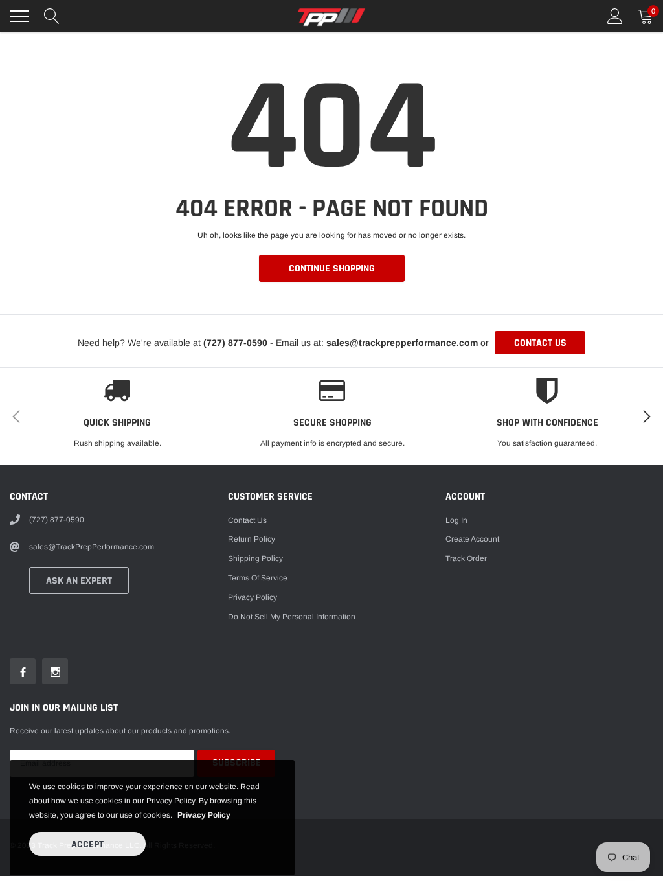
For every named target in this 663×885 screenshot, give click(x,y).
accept (87, 844)
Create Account (472, 539)
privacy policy (203, 815)
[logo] (331, 16)
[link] (23, 671)
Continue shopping (332, 268)
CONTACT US (540, 343)
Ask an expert (79, 581)
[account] (615, 16)
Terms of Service (257, 577)
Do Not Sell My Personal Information (291, 616)
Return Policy (251, 539)
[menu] (19, 16)
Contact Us (247, 520)
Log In (456, 520)
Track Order (466, 558)
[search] (52, 16)
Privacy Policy (252, 597)
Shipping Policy (255, 558)
